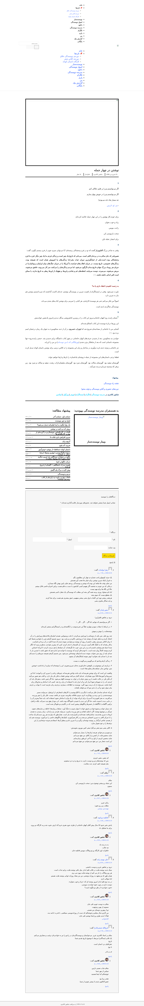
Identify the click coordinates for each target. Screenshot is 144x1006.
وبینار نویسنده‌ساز (96, 441)
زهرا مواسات (103, 570)
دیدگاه (112, 532)
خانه (80, 5)
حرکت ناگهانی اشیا (63, 462)
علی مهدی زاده (102, 859)
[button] (73, 46)
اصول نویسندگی (76, 22)
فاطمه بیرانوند (103, 818)
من (81, 36)
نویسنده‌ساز (78, 19)
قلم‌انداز (87, 174)
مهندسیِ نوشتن (103, 809)
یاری (80, 33)
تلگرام (80, 30)
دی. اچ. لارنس (112, 206)
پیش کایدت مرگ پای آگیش (60, 470)
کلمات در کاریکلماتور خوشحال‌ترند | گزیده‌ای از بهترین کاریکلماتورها (53, 433)
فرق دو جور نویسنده (62, 421)
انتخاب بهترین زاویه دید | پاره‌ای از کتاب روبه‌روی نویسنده (56, 478)
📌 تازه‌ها (79, 8)
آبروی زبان (66, 441)
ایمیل (69, 539)
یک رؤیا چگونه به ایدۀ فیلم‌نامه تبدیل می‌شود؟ (53, 425)
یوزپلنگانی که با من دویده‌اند (68, 342)
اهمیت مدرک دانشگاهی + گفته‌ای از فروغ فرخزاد (55, 466)
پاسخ (110, 605)
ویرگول (66, 395)
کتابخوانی (105, 919)
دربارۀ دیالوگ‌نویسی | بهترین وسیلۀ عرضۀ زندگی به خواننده (55, 453)
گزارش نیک (78, 39)
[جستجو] (36, 47)
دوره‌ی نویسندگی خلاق (73, 10)
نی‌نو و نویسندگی (64, 474)
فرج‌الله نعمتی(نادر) (101, 928)
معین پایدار (104, 610)
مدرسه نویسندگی (76, 28)
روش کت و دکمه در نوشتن (60, 429)
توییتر (72, 395)
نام (113, 539)
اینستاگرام (80, 395)
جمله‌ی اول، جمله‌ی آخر (61, 417)
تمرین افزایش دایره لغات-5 (60, 437)
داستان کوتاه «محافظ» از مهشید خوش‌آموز (54, 449)
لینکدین (59, 395)
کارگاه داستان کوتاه (73, 16)
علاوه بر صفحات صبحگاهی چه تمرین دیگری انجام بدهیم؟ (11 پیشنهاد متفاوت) (54, 458)
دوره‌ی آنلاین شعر (74, 13)
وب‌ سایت (111, 548)
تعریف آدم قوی (64, 445)
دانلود (80, 25)
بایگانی (80, 41)
